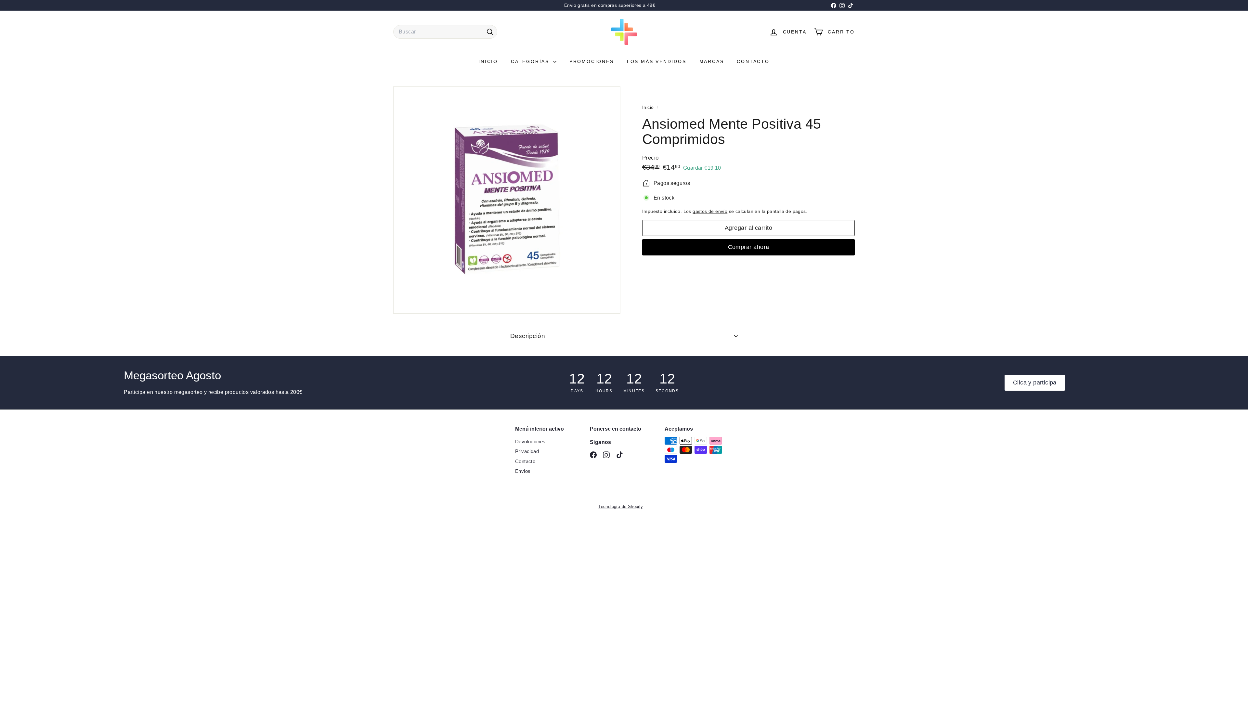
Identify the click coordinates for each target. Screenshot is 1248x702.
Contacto (753, 61)
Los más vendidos (656, 61)
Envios (522, 471)
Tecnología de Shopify (620, 506)
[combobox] (445, 32)
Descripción (527, 335)
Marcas (711, 61)
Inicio (488, 61)
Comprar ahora (748, 247)
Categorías (531, 61)
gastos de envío (710, 211)
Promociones (591, 61)
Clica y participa (1035, 382)
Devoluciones (530, 441)
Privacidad (527, 451)
